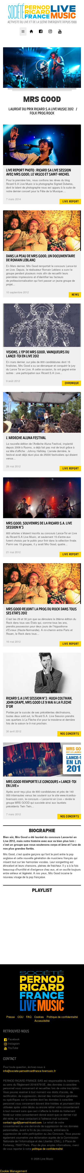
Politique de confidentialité (62, 1017)
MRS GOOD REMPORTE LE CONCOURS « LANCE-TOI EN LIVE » (41, 784)
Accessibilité (42, 1021)
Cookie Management (13, 1171)
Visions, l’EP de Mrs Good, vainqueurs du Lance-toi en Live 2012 (37, 354)
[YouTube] (60, 31)
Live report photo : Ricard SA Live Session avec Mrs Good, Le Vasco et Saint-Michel (38, 172)
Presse (10, 1017)
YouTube (13, 1048)
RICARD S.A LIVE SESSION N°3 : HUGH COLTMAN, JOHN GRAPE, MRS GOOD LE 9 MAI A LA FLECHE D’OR (39, 702)
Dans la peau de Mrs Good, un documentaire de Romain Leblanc (40, 258)
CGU (20, 1017)
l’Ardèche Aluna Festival (26, 438)
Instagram (14, 1043)
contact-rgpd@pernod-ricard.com (22, 1122)
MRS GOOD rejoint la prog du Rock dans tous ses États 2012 (41, 611)
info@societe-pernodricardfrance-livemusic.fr (29, 1071)
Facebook (14, 1039)
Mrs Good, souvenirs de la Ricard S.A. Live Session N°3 (39, 525)
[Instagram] (50, 31)
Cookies (39, 1017)
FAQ (28, 1017)
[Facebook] (40, 31)
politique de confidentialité (47, 1149)
